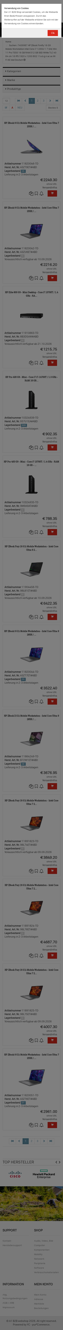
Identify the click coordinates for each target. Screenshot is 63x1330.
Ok (52, 33)
